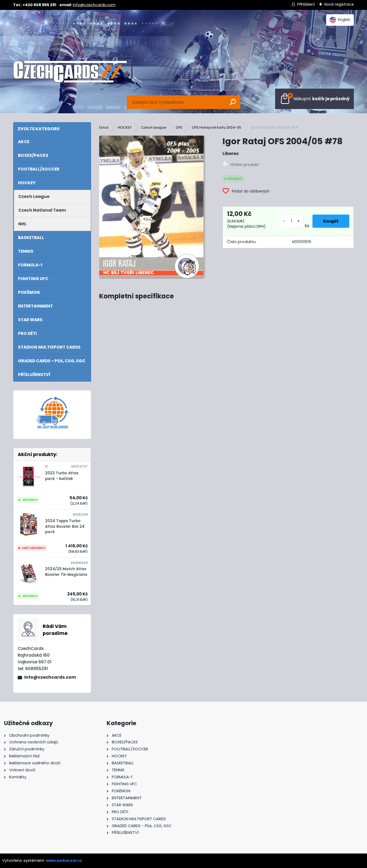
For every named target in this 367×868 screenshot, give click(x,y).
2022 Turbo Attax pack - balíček (61, 476)
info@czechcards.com (94, 5)
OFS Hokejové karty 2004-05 (216, 127)
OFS (179, 127)
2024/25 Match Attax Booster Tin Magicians (66, 571)
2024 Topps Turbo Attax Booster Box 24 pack (65, 526)
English (344, 19)
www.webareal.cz (64, 860)
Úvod (103, 127)
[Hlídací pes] (288, 165)
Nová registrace (339, 4)
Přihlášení (306, 4)
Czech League (153, 127)
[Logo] (70, 72)
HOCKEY (125, 127)
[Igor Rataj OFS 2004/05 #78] (152, 207)
